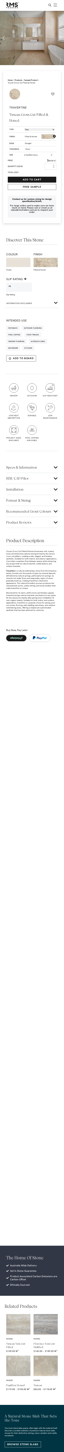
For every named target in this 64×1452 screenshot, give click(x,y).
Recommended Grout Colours (28, 511)
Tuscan (38, 1385)
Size (11, 155)
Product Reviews (18, 522)
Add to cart (32, 179)
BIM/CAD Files (17, 478)
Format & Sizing (18, 500)
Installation (14, 489)
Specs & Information (21, 467)
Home (10, 80)
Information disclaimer (19, 303)
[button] (4, 37)
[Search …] (49, 5)
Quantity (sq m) (15, 166)
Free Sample (32, 186)
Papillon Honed (15, 1385)
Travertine (10, 571)
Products (18, 80)
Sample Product (31, 80)
